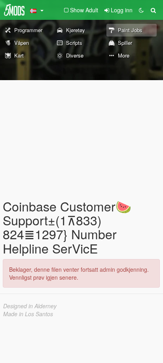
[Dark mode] (141, 10)
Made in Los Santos (28, 314)
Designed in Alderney (30, 306)
